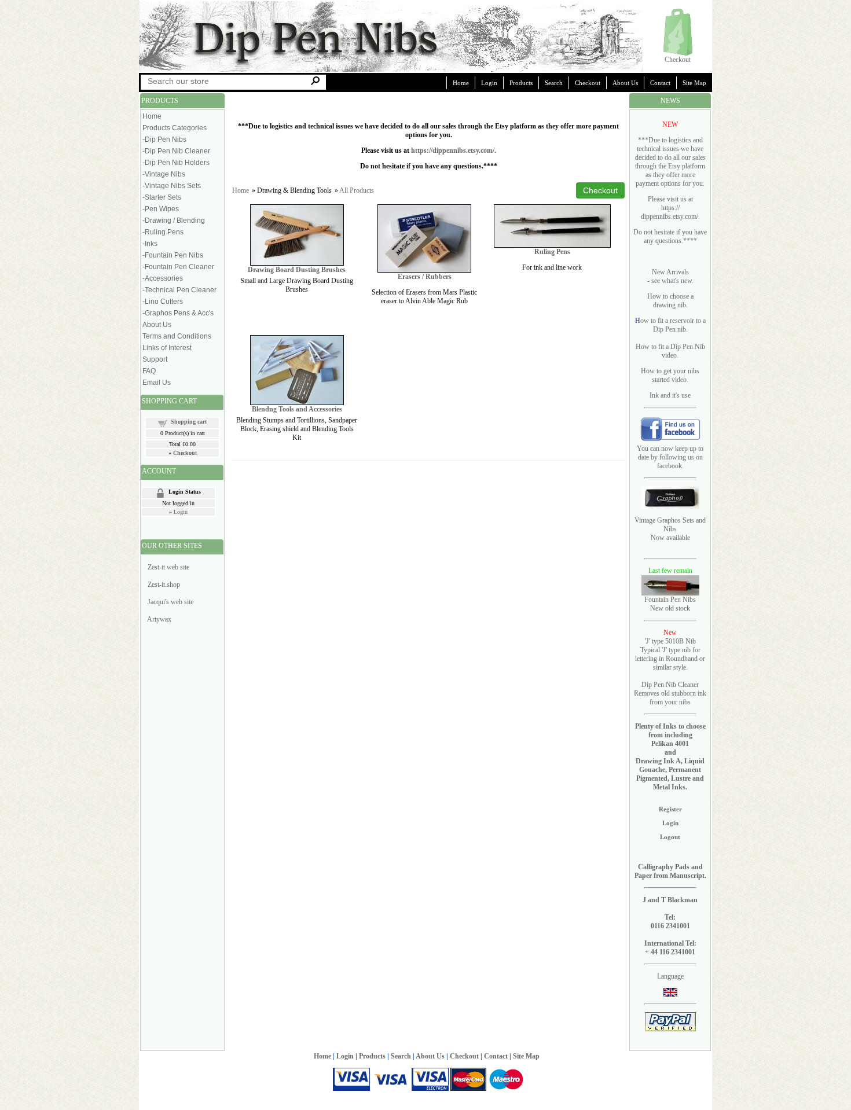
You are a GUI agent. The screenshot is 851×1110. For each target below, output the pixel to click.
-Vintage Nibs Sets (171, 186)
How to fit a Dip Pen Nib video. (670, 351)
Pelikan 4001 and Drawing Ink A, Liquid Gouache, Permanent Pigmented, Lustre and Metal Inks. (670, 765)
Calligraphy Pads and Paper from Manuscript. (670, 871)
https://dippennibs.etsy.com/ (452, 150)
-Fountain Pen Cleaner (178, 267)
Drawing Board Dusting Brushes (297, 270)
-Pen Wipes (160, 209)
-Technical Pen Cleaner (179, 290)
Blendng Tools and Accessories (297, 409)
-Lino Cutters (162, 301)
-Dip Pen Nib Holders (176, 163)
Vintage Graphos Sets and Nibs (670, 524)
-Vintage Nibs (163, 174)
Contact (660, 82)
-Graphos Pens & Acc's (178, 313)
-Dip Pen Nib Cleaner (176, 151)
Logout (670, 836)
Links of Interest (167, 348)
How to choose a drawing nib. (670, 300)
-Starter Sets (161, 197)
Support (154, 359)
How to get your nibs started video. (670, 375)
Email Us (156, 382)
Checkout (678, 60)
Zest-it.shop (164, 584)
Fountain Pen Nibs (670, 600)
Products (521, 82)
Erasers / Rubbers (425, 277)
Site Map (694, 82)
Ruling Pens (552, 252)
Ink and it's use (670, 395)
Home (461, 82)
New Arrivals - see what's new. (670, 276)
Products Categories (174, 128)
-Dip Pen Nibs (164, 139)
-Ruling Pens (163, 232)
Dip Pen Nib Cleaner (670, 685)
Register (670, 809)
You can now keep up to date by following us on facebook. (670, 457)
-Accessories (162, 278)
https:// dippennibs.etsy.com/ (669, 212)
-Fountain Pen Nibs (172, 255)
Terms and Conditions (176, 336)
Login (489, 82)
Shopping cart (189, 421)
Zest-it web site (168, 567)
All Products (356, 190)
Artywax (159, 619)
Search (554, 82)
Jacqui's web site (170, 602)
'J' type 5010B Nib (670, 641)
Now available (670, 538)
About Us (625, 82)
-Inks (149, 244)
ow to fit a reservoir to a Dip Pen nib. (673, 325)
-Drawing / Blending (173, 220)
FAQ (149, 371)
